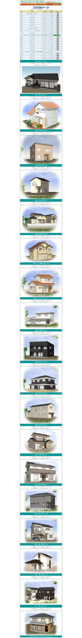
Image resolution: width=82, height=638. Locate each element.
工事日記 (32, 4)
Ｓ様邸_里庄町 (32, 56)
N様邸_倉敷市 (32, 33)
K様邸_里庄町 (31, 20)
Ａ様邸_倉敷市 (32, 47)
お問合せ (44, 4)
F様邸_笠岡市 (32, 39)
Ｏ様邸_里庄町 (32, 23)
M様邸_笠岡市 (32, 25)
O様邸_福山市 (32, 49)
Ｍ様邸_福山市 (32, 58)
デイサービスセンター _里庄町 (32, 30)
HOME (28, 4)
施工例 (36, 4)
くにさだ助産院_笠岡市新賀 (32, 28)
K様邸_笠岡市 (32, 37)
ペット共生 (40, 4)
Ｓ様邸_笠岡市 (32, 18)
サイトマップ (23, 4)
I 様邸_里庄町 (32, 16)
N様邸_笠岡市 (32, 53)
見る (59, 44)
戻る (21, 11)
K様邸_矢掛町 (32, 42)
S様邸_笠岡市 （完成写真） (32, 13)
